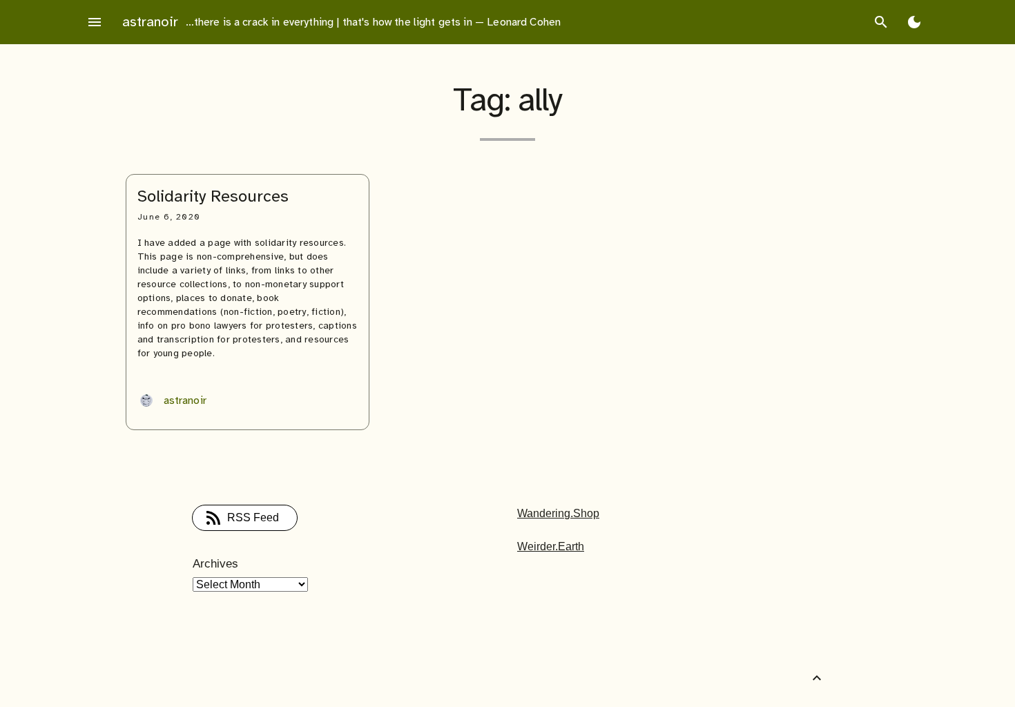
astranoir (150, 21)
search (881, 22)
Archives (215, 563)
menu (94, 22)
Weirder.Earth (550, 546)
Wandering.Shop (558, 513)
